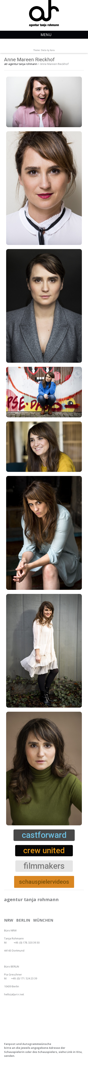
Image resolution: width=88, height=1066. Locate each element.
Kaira (52, 50)
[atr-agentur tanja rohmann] (44, 13)
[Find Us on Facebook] (47, 44)
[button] (44, 835)
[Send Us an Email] (41, 44)
